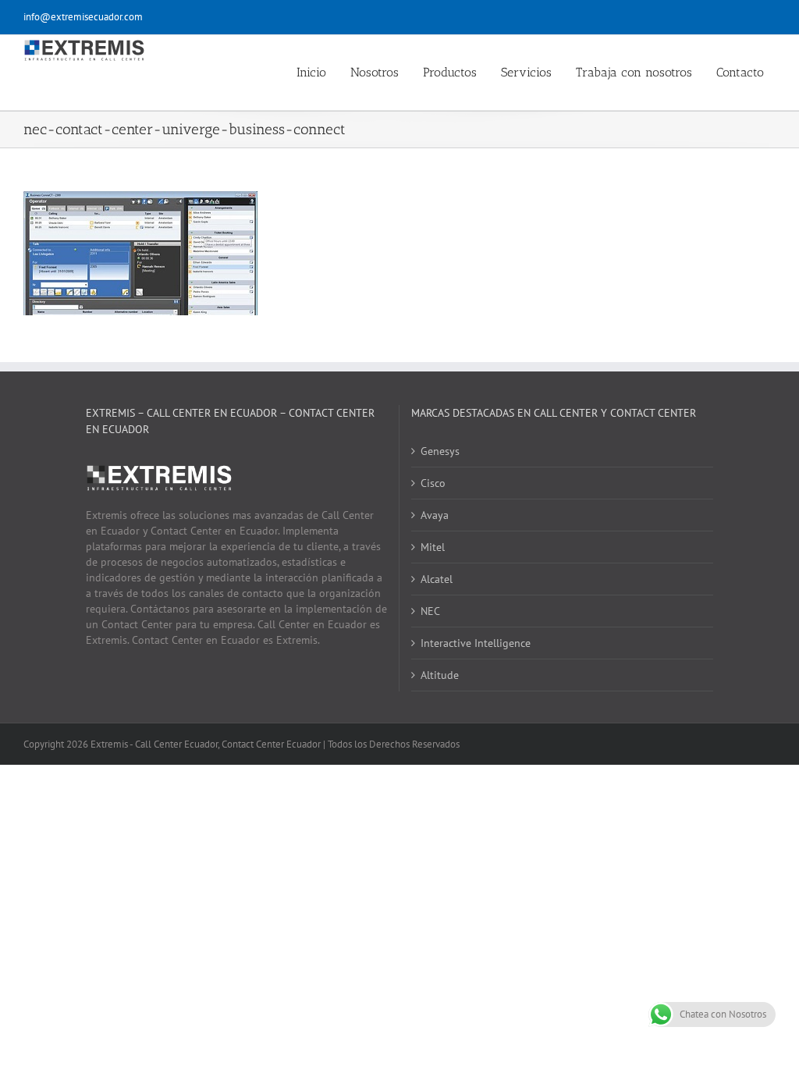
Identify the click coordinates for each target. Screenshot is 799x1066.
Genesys (440, 451)
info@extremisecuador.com (83, 16)
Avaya (435, 515)
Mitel (433, 547)
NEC (430, 611)
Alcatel (437, 579)
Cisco (433, 483)
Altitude (440, 675)
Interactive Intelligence (476, 643)
